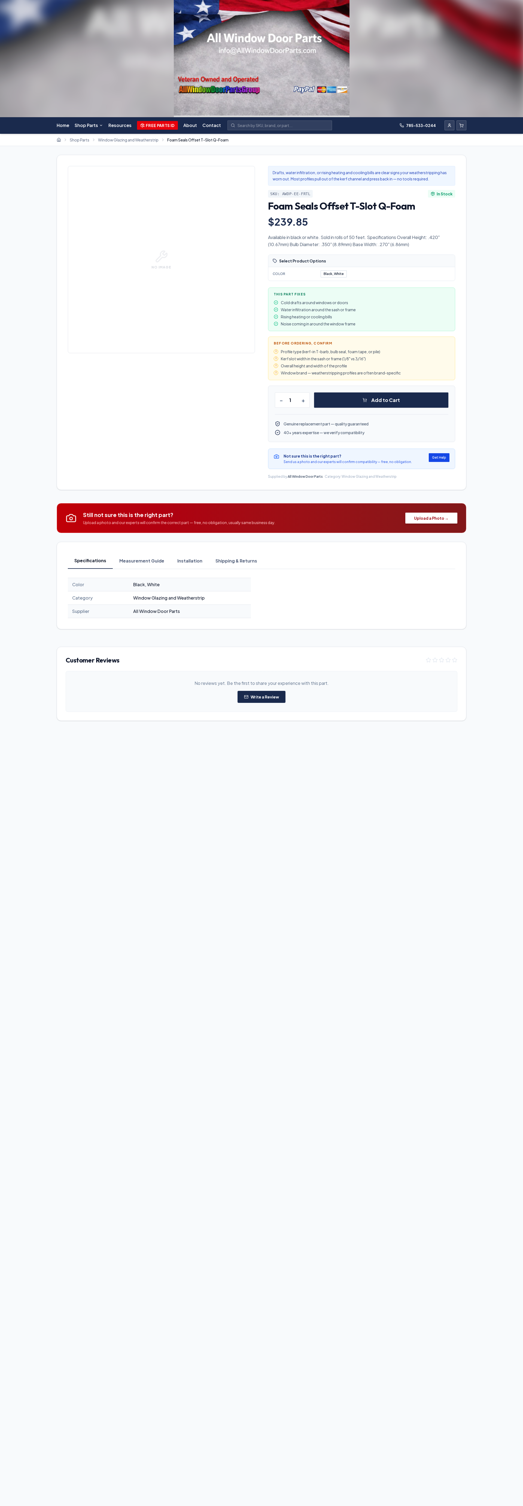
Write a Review (265, 696)
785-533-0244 (421, 125)
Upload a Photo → (431, 518)
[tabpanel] (261, 598)
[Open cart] (461, 125)
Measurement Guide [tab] (141, 561)
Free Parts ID (160, 125)
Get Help (439, 457)
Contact (211, 125)
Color (279, 274)
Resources (120, 125)
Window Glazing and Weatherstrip (128, 139)
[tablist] (261, 561)
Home (63, 125)
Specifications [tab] (90, 560)
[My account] (449, 125)
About (190, 125)
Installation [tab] (189, 561)
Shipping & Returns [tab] (236, 561)
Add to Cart (385, 400)
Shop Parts (86, 125)
